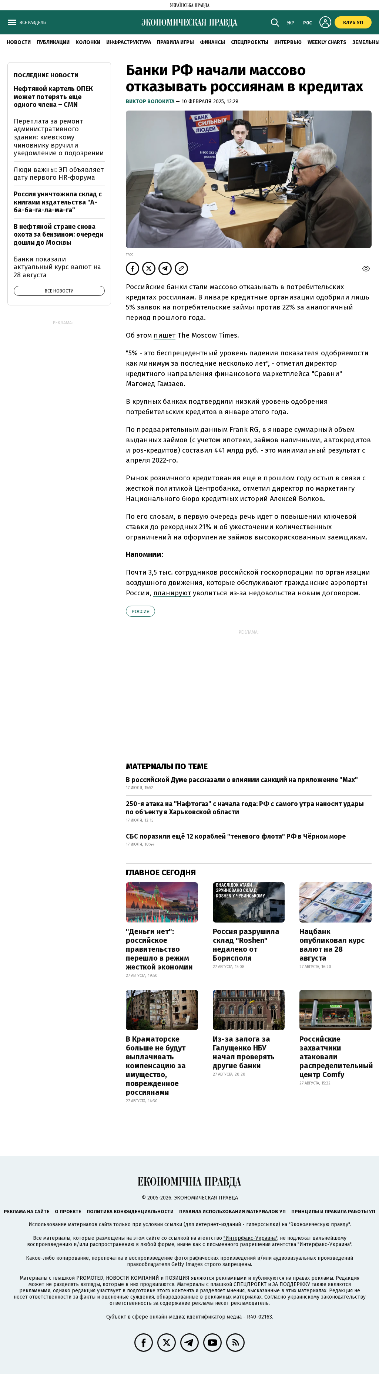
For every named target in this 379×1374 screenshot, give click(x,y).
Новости (19, 42)
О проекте (68, 1211)
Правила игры (175, 42)
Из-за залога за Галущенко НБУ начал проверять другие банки (244, 1052)
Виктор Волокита (150, 101)
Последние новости (46, 75)
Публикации (53, 42)
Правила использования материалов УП (232, 1211)
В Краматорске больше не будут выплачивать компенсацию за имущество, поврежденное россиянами (156, 1066)
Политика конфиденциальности (130, 1211)
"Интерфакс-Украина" (250, 1238)
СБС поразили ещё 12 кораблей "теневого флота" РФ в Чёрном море (236, 836)
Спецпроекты (249, 42)
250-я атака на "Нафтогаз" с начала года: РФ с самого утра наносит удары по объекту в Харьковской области (245, 808)
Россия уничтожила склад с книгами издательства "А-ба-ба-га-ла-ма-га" (58, 202)
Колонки (88, 42)
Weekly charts (327, 42)
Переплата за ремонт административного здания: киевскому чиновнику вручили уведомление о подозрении (59, 137)
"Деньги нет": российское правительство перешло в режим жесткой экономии (159, 949)
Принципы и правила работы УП (333, 1211)
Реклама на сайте (26, 1211)
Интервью (288, 42)
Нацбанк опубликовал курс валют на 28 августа (332, 944)
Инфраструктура (128, 42)
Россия (140, 611)
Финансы (212, 42)
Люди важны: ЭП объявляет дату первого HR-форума (59, 174)
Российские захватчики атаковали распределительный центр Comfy (336, 1057)
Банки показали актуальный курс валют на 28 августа (57, 267)
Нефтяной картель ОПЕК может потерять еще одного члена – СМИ (53, 97)
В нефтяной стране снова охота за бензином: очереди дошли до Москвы (59, 235)
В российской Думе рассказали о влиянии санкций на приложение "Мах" (242, 780)
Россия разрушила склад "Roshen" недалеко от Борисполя (246, 944)
